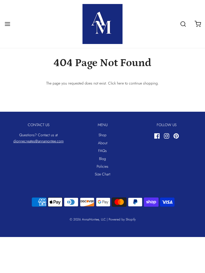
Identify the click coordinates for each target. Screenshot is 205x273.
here (120, 83)
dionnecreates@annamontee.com (38, 141)
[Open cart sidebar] (197, 24)
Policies (102, 166)
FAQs (102, 150)
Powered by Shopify (122, 219)
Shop (102, 135)
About (102, 143)
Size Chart (102, 174)
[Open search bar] (183, 24)
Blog (102, 158)
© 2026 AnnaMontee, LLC (88, 219)
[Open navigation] (7, 24)
